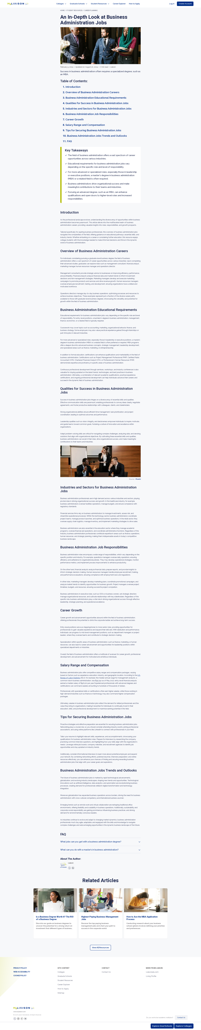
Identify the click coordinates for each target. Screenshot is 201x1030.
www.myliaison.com (19, 1011)
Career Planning (91, 10)
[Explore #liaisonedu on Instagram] (18, 1018)
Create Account (185, 4)
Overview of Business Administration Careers (92, 92)
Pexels (138, 479)
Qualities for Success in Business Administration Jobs (97, 103)
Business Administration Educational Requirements (96, 97)
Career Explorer (119, 4)
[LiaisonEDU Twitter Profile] (14, 1018)
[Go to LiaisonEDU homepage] (18, 4)
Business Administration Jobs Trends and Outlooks (97, 135)
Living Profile (151, 976)
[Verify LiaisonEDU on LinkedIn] (25, 1018)
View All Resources (100, 947)
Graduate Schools (77, 4)
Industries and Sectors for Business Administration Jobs (98, 108)
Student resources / (75, 10)
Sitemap (61, 993)
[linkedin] (73, 868)
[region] (100, 482)
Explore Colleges (184, 1026)
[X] (69, 868)
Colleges (60, 4)
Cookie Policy (19, 976)
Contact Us (106, 972)
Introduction (73, 86)
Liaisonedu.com (152, 972)
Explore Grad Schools (162, 1026)
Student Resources (99, 4)
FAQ (69, 141)
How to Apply (134, 4)
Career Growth (75, 119)
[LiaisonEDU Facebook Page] (22, 1018)
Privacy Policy (20, 968)
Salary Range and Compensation (85, 124)
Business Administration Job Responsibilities (92, 114)
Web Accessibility (21, 972)
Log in (171, 4)
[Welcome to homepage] (23, 1008)
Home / (63, 10)
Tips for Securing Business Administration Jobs (93, 130)
